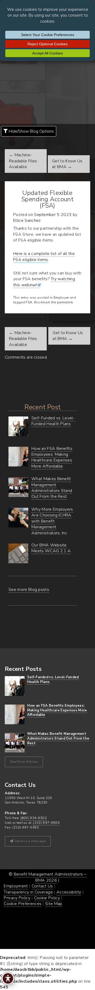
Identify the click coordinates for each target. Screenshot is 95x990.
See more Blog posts (28, 589)
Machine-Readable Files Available (23, 339)
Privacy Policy (17, 898)
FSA (29, 302)
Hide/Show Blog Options (31, 131)
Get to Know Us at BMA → (67, 164)
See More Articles (24, 761)
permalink (65, 302)
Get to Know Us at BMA (68, 335)
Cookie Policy (47, 898)
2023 (66, 215)
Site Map (53, 904)
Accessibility (68, 892)
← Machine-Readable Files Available (23, 161)
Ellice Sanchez (27, 220)
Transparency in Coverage (28, 892)
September (45, 215)
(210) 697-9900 (46, 822)
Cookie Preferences (22, 904)
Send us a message (29, 841)
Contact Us (42, 886)
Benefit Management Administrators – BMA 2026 (50, 877)
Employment (16, 886)
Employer (61, 297)
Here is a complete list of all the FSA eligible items (44, 256)
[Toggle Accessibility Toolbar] (8, 978)
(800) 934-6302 (33, 818)
